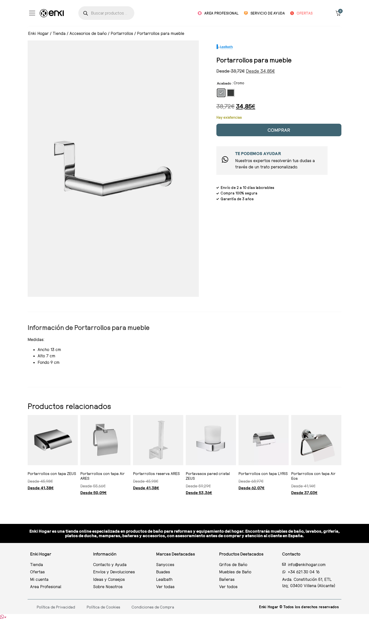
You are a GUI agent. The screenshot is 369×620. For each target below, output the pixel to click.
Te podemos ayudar (258, 153)
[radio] (221, 93)
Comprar (279, 130)
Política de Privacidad (56, 607)
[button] (3, 617)
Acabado (224, 83)
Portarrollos (122, 33)
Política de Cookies (103, 607)
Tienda (59, 33)
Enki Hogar (38, 33)
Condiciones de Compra (153, 607)
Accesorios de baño (88, 33)
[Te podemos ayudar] (225, 159)
